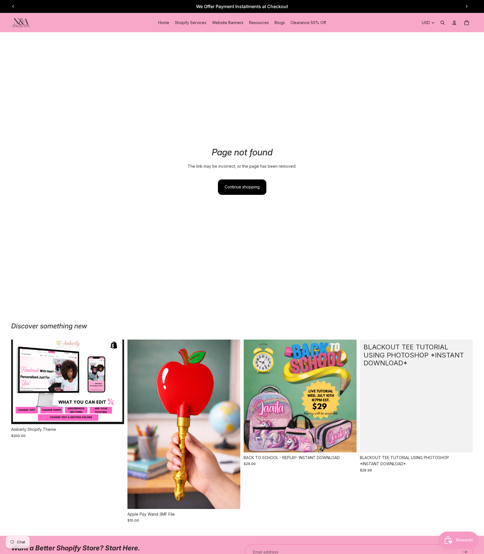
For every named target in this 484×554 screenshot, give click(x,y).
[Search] (442, 23)
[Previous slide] (13, 6)
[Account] (454, 23)
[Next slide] (466, 6)
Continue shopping (242, 186)
